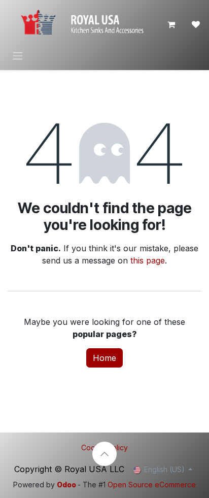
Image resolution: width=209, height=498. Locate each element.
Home (104, 358)
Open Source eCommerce (152, 484)
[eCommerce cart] (171, 24)
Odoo (67, 484)
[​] (196, 24)
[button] (104, 454)
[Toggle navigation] (18, 55)
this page (147, 260)
